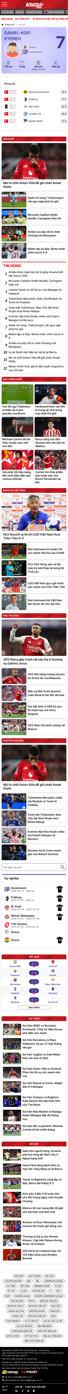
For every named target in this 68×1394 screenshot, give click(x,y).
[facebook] (23, 1391)
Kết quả (19, 12)
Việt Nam (24, 1286)
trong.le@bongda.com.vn (23, 1377)
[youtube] (34, 1391)
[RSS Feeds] (16, 1391)
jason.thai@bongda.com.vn (31, 1380)
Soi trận (11, 1286)
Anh (29, 1281)
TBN (37, 1281)
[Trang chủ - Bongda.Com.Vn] (34, 4)
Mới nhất (19, 1276)
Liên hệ (18, 1386)
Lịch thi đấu (7, 12)
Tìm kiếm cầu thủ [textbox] (12, 867)
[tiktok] (28, 1391)
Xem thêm (34, 1007)
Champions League (53, 1281)
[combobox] (34, 867)
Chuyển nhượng (34, 12)
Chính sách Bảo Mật (35, 1386)
